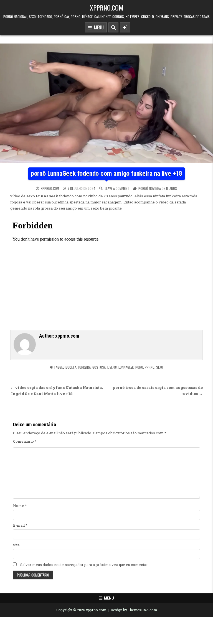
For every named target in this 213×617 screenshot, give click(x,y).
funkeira (84, 367)
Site (16, 544)
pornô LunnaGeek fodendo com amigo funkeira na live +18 (106, 173)
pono (139, 367)
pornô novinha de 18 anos (157, 188)
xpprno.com (106, 7)
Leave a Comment (117, 188)
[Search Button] (113, 27)
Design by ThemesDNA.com (134, 610)
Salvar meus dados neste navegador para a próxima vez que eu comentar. (84, 564)
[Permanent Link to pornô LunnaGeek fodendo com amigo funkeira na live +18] (106, 103)
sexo (159, 367)
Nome (20, 505)
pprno (149, 367)
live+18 (112, 367)
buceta (70, 367)
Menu (98, 27)
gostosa (99, 367)
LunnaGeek (126, 367)
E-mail (20, 525)
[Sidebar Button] (125, 27)
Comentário (25, 441)
